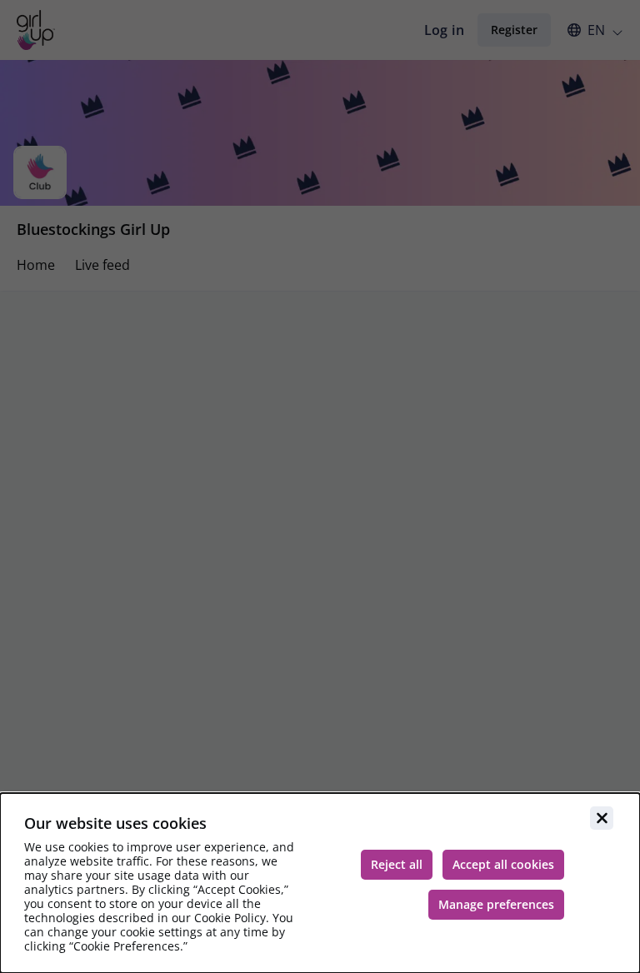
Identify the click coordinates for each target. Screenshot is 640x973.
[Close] (601, 818)
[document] (320, 883)
